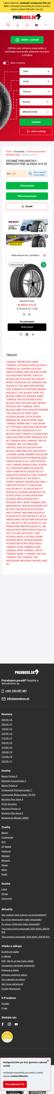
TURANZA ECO (19, 389)
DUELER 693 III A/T (31, 430)
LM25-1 (30, 533)
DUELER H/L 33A (37, 523)
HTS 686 (16, 533)
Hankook (6, 851)
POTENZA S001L (14, 502)
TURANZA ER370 (14, 550)
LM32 (35, 413)
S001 (19, 430)
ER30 (40, 495)
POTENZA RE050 (14, 499)
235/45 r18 (7, 743)
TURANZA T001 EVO (16, 444)
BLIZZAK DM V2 (14, 403)
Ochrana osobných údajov (14, 975)
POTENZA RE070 (14, 543)
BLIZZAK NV (27, 509)
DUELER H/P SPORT (22, 413)
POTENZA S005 (20, 427)
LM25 (40, 420)
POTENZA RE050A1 (33, 540)
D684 (24, 451)
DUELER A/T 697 (23, 478)
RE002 (32, 543)
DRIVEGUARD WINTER (17, 526)
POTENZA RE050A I (16, 416)
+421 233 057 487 (16, 690)
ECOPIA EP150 (33, 410)
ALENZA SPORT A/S (33, 392)
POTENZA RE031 (14, 540)
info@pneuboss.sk (18, 698)
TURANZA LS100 (29, 434)
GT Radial (6, 846)
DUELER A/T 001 (14, 392)
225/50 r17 (7, 761)
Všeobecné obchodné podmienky (18, 965)
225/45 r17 (7, 724)
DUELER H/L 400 (37, 526)
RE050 (34, 458)
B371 (19, 506)
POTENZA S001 (21, 372)
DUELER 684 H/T (20, 485)
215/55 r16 (7, 757)
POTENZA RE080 (34, 536)
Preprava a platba (10, 970)
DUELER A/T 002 (14, 386)
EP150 (27, 458)
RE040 (26, 502)
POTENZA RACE (34, 399)
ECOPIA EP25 (17, 458)
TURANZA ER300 (34, 396)
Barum (5, 833)
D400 (8, 485)
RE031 (39, 543)
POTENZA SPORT (27, 365)
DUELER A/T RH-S (19, 523)
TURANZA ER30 (22, 482)
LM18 (23, 533)
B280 (8, 506)
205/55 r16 (7, 720)
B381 (25, 506)
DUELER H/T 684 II (28, 475)
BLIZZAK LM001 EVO (23, 468)
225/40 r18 (7, 733)
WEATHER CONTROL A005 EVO (27, 375)
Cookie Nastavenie (11, 988)
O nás (4, 1008)
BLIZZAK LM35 (13, 509)
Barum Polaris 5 (9, 776)
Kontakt (5, 1003)
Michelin (6, 860)
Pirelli (4, 874)
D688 (24, 512)
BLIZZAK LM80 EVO (16, 410)
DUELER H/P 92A (37, 492)
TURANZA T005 (14, 362)
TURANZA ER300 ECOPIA (25, 464)
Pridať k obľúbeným (21, 334)
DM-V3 (23, 471)
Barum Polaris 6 (9, 785)
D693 (33, 447)
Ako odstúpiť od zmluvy (13, 979)
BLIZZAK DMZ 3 (39, 482)
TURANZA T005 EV (33, 550)
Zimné (5, 894)
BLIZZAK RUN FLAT (38, 506)
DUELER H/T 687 (17, 516)
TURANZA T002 (14, 557)
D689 (16, 471)
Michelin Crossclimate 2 (14, 781)
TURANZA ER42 (38, 502)
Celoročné (7, 898)
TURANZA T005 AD (36, 440)
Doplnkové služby (10, 951)
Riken (4, 869)
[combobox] (36, 71)
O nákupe (6, 956)
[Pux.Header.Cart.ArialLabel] (27, 24)
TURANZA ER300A (15, 423)
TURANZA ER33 (18, 440)
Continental (7, 837)
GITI (4, 842)
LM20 (32, 461)
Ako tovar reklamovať (12, 984)
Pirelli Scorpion (9, 804)
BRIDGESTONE (13, 155)
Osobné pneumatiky (36, 151)
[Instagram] (9, 1024)
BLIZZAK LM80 (13, 451)
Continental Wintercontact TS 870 (18, 795)
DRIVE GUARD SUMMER (22, 454)
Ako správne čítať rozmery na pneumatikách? (24, 915)
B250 (30, 427)
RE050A (42, 403)
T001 (8, 413)
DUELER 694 (12, 530)
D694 (39, 447)
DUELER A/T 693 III (36, 516)
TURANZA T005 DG (15, 399)
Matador (6, 856)
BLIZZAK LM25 (13, 434)
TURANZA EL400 (32, 547)
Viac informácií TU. (15, 1084)
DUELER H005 (27, 519)
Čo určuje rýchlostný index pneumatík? (21, 924)
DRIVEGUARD (13, 519)
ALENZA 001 (29, 379)
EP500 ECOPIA (23, 437)
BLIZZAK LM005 (30, 362)
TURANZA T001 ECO (36, 554)
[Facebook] (2, 1024)
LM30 (13, 430)
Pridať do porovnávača (27, 334)
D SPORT (16, 512)
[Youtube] (16, 1024)
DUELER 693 (12, 475)
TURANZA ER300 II (15, 554)
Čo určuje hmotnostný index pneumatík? (22, 919)
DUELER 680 (35, 485)
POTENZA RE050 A (15, 536)
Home (9, 151)
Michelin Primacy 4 (11, 808)
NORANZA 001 (13, 420)
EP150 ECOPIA (33, 416)
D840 (29, 512)
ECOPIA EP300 (26, 530)
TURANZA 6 (12, 365)
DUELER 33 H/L (21, 461)
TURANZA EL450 (14, 547)
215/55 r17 (7, 738)
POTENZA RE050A (36, 389)
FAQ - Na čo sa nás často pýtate (18, 961)
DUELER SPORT (29, 420)
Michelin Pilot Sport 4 (12, 799)
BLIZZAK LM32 (30, 403)
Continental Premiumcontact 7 (17, 790)
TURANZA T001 (39, 382)
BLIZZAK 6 (42, 365)
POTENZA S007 (14, 406)
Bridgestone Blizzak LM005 (15, 818)
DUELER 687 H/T (35, 471)
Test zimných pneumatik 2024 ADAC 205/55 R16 (26, 937)
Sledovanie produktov (33, 334)
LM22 (37, 533)
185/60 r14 (7, 752)
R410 (26, 543)
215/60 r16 (7, 747)
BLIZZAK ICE (24, 382)
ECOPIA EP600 (30, 495)
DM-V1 (28, 423)
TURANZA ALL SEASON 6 (19, 368)
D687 (29, 451)
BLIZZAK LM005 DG (16, 396)
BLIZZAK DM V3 (14, 379)
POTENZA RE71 (31, 499)
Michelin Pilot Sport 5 (12, 813)
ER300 (45, 410)
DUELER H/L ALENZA (17, 492)
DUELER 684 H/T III (15, 488)
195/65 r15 (7, 729)
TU (41, 9)
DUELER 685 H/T (34, 488)
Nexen (5, 865)
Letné (4, 889)
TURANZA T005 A (31, 406)
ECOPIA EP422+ (14, 495)
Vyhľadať (36, 122)
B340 (14, 506)
